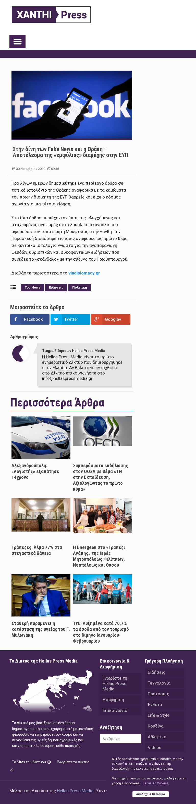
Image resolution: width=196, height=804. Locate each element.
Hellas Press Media (75, 790)
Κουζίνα (156, 726)
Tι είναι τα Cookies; (155, 783)
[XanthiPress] (51, 13)
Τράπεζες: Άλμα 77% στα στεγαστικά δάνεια (36, 550)
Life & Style (158, 715)
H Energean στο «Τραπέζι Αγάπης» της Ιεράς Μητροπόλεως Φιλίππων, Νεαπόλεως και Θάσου (99, 556)
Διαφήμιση (113, 699)
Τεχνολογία (159, 683)
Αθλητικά (157, 736)
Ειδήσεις (56, 287)
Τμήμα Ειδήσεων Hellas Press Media (73, 351)
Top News (32, 287)
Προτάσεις (158, 693)
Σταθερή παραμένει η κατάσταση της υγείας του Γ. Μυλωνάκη (40, 629)
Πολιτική (79, 287)
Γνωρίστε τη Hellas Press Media (115, 683)
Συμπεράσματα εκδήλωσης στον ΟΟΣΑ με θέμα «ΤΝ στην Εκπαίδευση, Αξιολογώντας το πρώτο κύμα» (100, 477)
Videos (154, 747)
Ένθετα (155, 704)
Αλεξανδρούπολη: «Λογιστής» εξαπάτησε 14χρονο (35, 471)
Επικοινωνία (115, 710)
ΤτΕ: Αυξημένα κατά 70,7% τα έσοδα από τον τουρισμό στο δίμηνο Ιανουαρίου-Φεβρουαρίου (101, 632)
